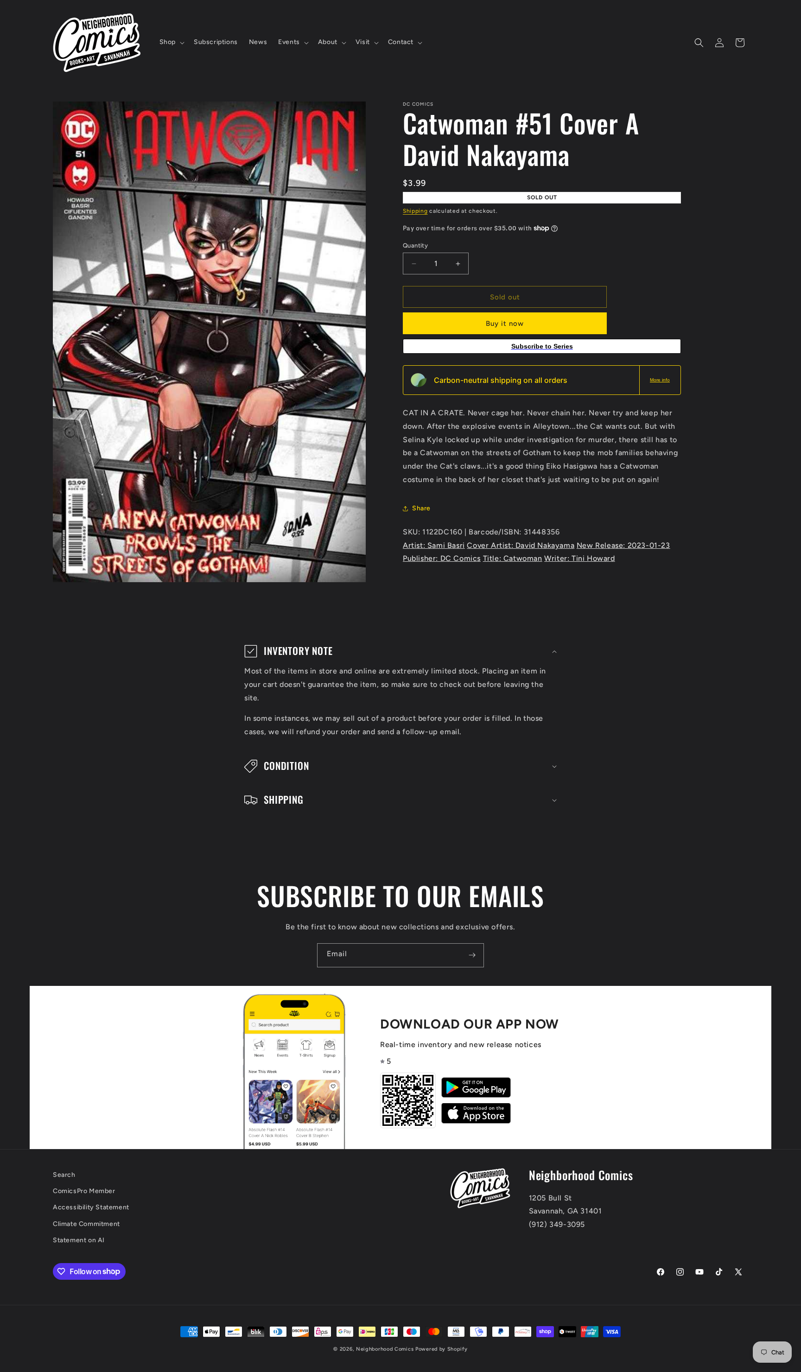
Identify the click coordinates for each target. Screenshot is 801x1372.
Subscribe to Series (542, 346)
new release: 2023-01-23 (623, 545)
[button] (171, 42)
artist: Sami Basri (434, 545)
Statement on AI (79, 1240)
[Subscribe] (471, 955)
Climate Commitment (86, 1223)
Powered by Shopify (441, 1349)
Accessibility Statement (91, 1207)
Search (64, 1175)
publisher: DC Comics (442, 558)
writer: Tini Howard (579, 558)
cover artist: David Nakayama (520, 545)
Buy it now (505, 323)
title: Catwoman (512, 558)
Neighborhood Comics (384, 1349)
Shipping (415, 211)
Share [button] (421, 508)
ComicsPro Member (84, 1191)
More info (660, 379)
